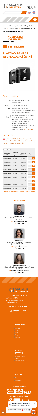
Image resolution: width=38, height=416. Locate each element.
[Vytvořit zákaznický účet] (34, 8)
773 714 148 (20, 223)
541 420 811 (20, 248)
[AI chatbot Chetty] (33, 412)
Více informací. (28, 129)
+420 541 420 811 (19, 307)
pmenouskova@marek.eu (20, 270)
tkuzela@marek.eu (20, 221)
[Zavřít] (34, 403)
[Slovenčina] (29, 12)
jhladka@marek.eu (20, 246)
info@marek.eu (19, 311)
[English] (34, 12)
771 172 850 (20, 273)
